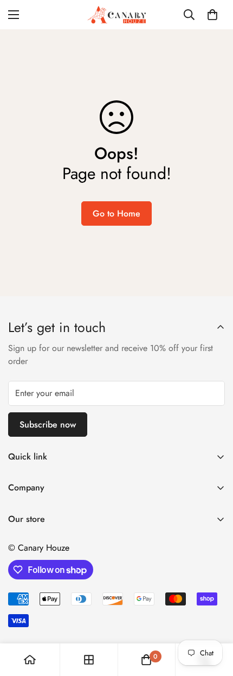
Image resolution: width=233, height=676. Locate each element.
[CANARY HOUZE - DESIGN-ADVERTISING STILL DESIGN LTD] (116, 14)
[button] (212, 14)
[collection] (88, 659)
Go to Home (116, 213)
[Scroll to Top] (213, 618)
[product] (29, 659)
